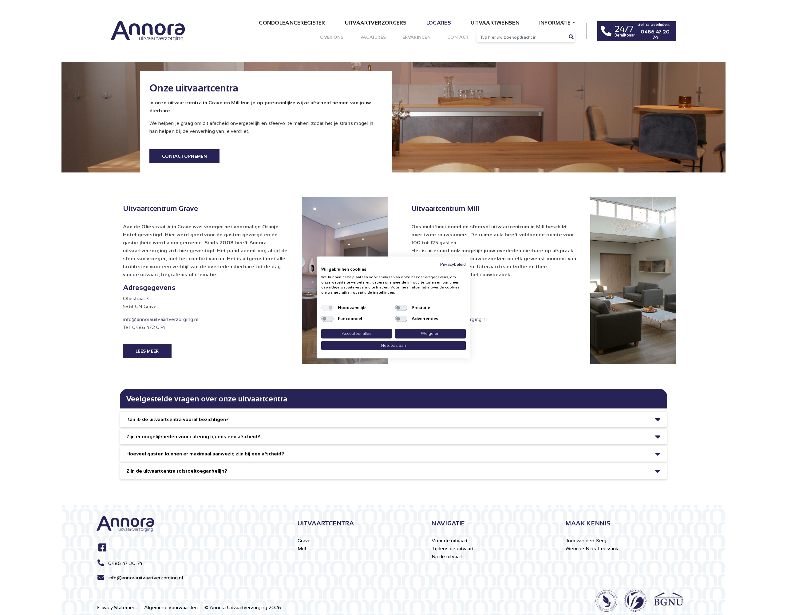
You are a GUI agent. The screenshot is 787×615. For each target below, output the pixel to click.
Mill (302, 548)
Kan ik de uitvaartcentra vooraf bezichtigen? (177, 419)
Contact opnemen (184, 156)
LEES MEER (147, 351)
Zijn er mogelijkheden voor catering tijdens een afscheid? (193, 436)
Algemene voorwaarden (171, 607)
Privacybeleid (453, 264)
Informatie (555, 23)
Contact (457, 37)
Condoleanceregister (292, 23)
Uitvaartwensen (495, 23)
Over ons (331, 37)
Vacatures (373, 37)
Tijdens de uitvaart (452, 548)
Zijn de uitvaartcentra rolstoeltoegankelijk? (176, 471)
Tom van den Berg (586, 540)
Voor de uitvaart (450, 540)
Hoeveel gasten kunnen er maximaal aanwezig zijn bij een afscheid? (205, 453)
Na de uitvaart (447, 556)
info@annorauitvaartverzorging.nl (160, 319)
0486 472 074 (148, 327)
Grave (304, 540)
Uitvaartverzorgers (376, 23)
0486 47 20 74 (125, 563)
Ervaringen (416, 37)
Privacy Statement (117, 607)
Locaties (438, 23)
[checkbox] (327, 308)
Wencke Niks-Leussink (592, 548)
